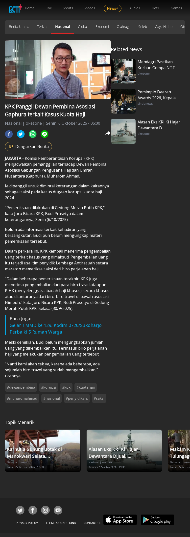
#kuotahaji (85, 387)
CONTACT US (92, 523)
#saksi (99, 398)
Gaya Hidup (163, 26)
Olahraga (123, 26)
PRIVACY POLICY (27, 523)
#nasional (51, 398)
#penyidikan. (77, 398)
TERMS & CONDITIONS (61, 523)
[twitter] (21, 134)
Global (83, 26)
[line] (44, 134)
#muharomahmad (22, 398)
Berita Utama (19, 26)
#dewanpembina (21, 387)
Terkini (42, 26)
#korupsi (48, 387)
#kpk (66, 387)
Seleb (142, 26)
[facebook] (9, 134)
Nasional (62, 26)
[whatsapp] (33, 134)
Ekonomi (102, 26)
